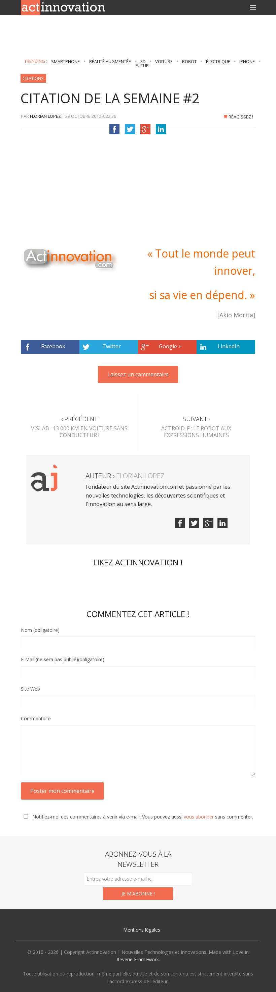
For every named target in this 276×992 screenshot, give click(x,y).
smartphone (65, 61)
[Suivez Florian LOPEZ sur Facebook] (180, 523)
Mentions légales (141, 930)
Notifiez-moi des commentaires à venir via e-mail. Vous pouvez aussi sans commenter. (142, 816)
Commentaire (36, 718)
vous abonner (199, 816)
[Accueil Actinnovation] (63, 7)
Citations (33, 78)
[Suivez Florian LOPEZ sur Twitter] (194, 523)
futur (142, 65)
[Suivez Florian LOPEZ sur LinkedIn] (222, 523)
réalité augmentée (110, 61)
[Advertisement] (138, 37)
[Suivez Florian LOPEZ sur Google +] (208, 523)
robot (189, 61)
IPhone (247, 61)
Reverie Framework (137, 959)
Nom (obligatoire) (40, 630)
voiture (164, 61)
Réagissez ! (241, 117)
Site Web (30, 689)
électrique (218, 61)
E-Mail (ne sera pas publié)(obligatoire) (62, 659)
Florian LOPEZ (45, 116)
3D (143, 61)
